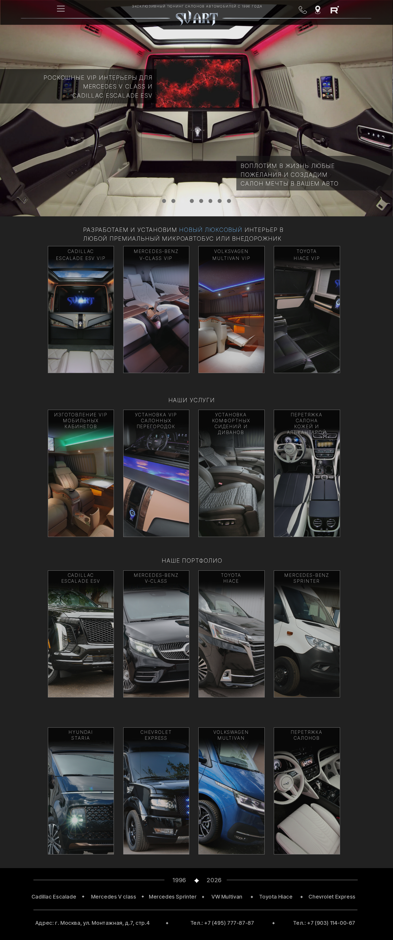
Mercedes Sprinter (172, 896)
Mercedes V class (113, 896)
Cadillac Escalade (54, 896)
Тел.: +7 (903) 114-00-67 (324, 923)
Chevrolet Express (332, 896)
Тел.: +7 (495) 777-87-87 (222, 923)
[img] (81, 309)
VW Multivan (226, 896)
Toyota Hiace (275, 896)
